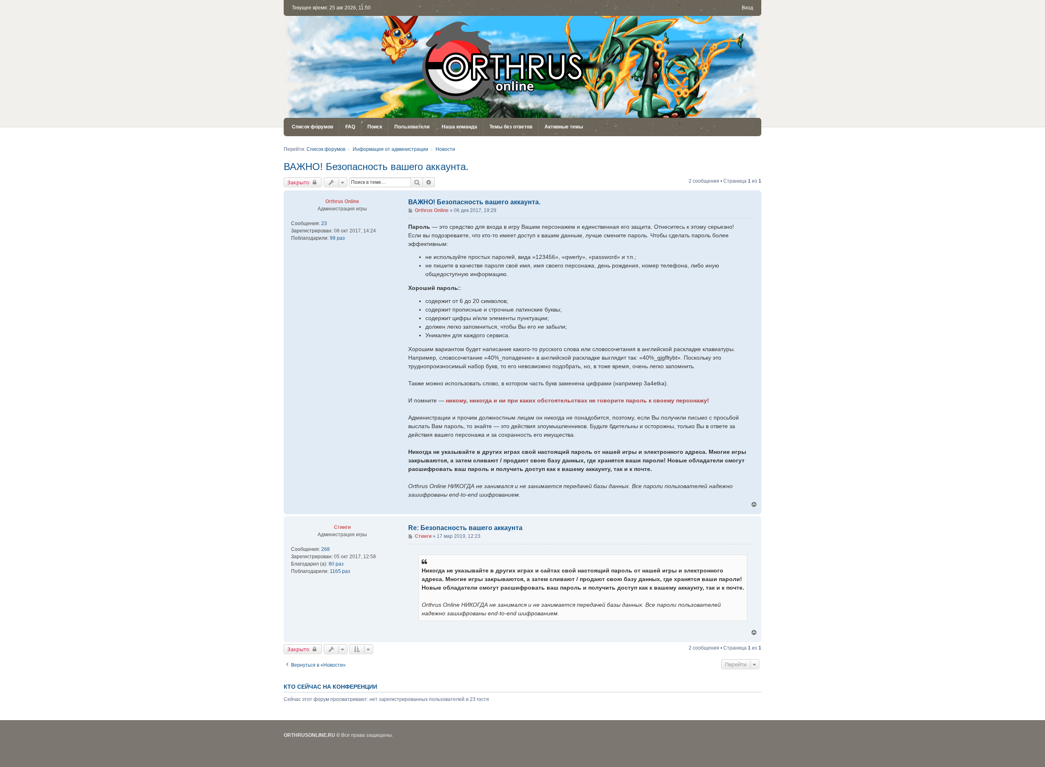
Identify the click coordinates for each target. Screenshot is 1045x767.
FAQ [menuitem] (350, 127)
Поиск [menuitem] (374, 127)
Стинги (342, 527)
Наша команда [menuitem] (459, 127)
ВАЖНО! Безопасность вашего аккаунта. (376, 166)
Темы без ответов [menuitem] (510, 127)
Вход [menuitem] (747, 8)
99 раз (337, 238)
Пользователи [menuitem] (411, 127)
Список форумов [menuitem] (312, 127)
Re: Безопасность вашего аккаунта (465, 527)
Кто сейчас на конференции (330, 686)
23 (324, 223)
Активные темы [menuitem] (564, 127)
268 (325, 549)
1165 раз (340, 571)
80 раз (336, 564)
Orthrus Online (342, 201)
